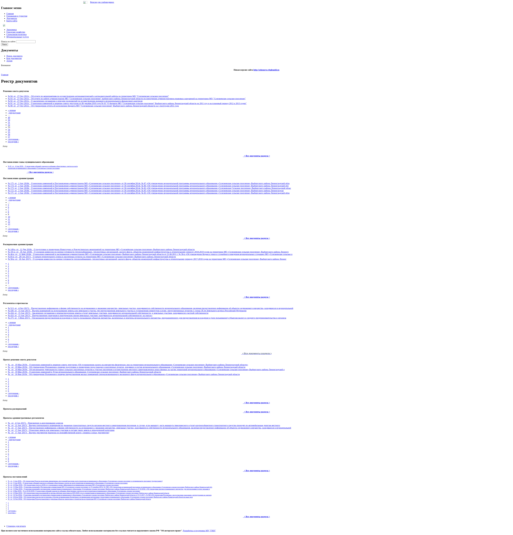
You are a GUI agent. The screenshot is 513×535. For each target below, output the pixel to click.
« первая (12, 110)
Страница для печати (16, 526)
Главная (4, 75)
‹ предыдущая (14, 113)
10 (9, 217)
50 (9, 120)
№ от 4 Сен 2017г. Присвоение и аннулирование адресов (35, 423)
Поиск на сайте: (8, 41)
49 (9, 117)
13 (9, 224)
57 (9, 137)
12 (9, 221)
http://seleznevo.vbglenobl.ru (266, 70)
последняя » (13, 142)
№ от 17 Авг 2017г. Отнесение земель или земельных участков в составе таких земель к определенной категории (61, 430)
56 (9, 134)
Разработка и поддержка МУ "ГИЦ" (199, 531)
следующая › (13, 139)
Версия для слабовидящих (102, 2)
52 (9, 125)
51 (9, 122)
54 (9, 130)
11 (9, 219)
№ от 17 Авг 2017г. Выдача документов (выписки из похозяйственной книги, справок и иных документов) (58, 433)
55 (9, 132)
